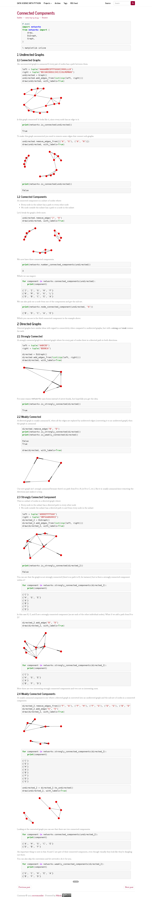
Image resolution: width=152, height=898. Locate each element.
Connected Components (36, 13)
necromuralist (38, 895)
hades (19, 17)
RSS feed (74, 3)
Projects (47, 3)
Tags (65, 3)
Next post (129, 887)
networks (76, 881)
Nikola (59, 895)
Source (108, 3)
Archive (57, 3)
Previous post (24, 887)
